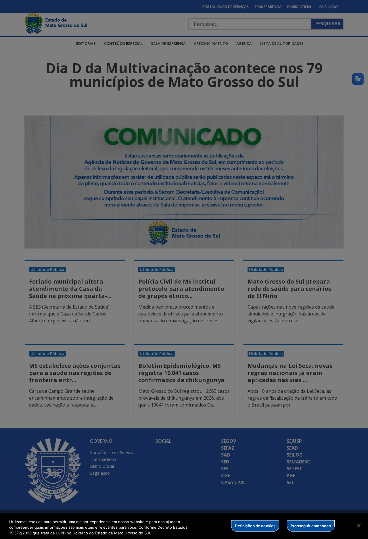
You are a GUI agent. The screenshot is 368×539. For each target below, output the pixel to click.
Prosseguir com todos (311, 525)
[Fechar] (358, 525)
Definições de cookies (255, 525)
